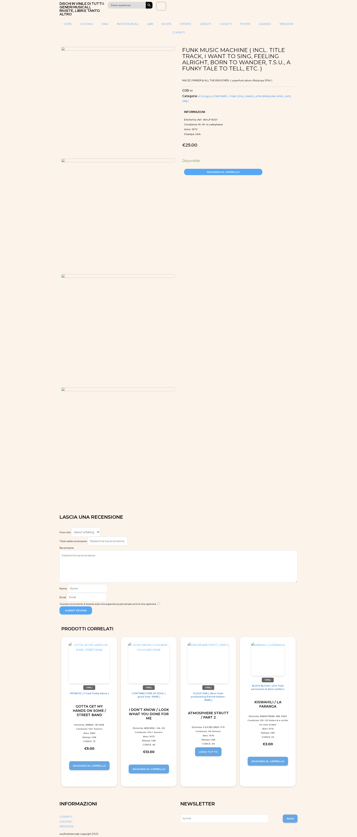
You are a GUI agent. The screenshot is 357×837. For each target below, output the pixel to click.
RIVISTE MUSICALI (128, 24)
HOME (68, 24)
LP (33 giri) (204, 96)
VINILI (105, 24)
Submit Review (75, 610)
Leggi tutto (208, 751)
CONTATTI (178, 32)
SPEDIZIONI (286, 24)
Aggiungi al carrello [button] (89, 765)
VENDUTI (205, 24)
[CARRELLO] (161, 6)
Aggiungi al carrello (223, 172)
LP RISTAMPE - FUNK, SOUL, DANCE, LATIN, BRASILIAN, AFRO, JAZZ (251, 96)
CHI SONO (86, 24)
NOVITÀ (166, 24)
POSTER (245, 24)
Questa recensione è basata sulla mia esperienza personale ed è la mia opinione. (108, 604)
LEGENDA (265, 24)
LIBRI (150, 24)
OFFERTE (185, 24)
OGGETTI (226, 24)
